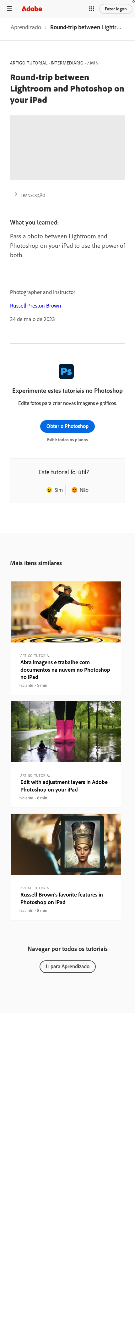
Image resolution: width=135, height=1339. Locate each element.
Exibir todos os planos (67, 439)
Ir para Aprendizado (67, 966)
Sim (59, 489)
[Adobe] (32, 8)
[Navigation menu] (9, 8)
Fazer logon (116, 9)
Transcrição (33, 195)
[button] (92, 9)
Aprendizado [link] (26, 27)
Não (84, 489)
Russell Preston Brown (35, 305)
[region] (66, 638)
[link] (26, 29)
